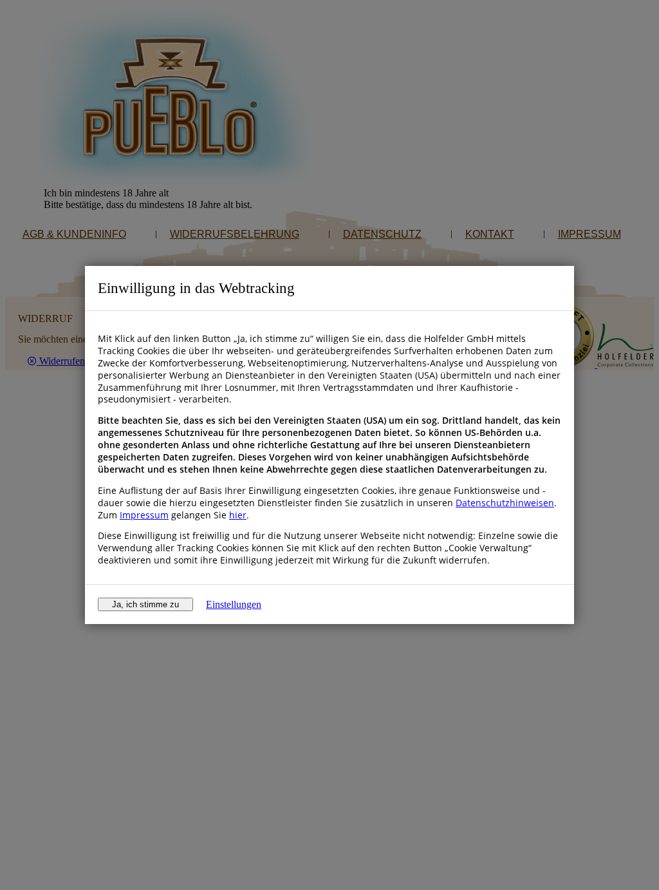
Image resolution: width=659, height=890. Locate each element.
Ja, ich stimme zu (145, 604)
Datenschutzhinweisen (505, 503)
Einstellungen (233, 604)
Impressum (144, 515)
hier (237, 515)
